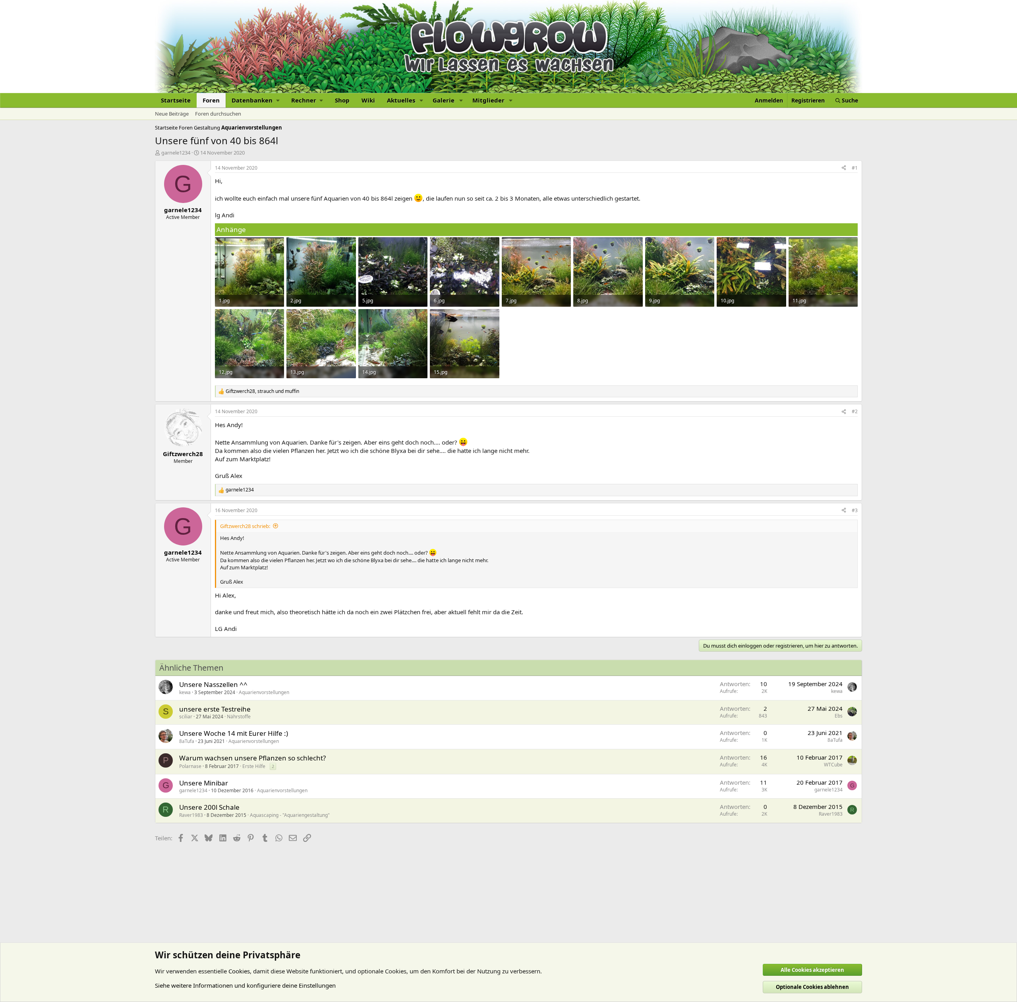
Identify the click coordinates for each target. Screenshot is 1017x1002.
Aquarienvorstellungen (264, 692)
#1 (855, 167)
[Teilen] (844, 168)
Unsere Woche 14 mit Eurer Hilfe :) (233, 733)
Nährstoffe (239, 716)
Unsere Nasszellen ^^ (213, 684)
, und (262, 391)
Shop (342, 100)
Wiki (368, 100)
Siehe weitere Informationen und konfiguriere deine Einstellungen (245, 985)
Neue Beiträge (172, 113)
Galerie (443, 100)
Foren (211, 100)
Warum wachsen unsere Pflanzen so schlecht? (252, 757)
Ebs (839, 715)
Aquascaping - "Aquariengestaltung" (290, 815)
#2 (855, 411)
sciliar (185, 716)
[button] (255, 100)
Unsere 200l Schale (209, 807)
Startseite (176, 100)
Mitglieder (488, 100)
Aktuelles (401, 100)
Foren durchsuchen (218, 113)
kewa (185, 692)
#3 (855, 510)
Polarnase (190, 766)
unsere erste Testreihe (215, 709)
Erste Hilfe (253, 766)
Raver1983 (191, 815)
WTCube (833, 764)
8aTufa (186, 741)
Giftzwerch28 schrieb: (245, 526)
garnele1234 (175, 152)
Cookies (239, 971)
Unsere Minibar (203, 782)
